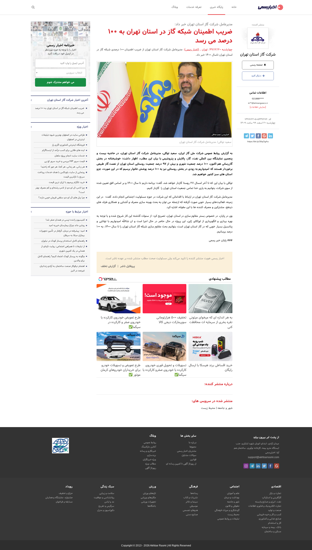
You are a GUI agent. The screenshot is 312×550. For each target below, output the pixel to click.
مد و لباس (109, 502)
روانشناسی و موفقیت (104, 497)
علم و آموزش (233, 493)
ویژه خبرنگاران (149, 459)
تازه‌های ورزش (149, 493)
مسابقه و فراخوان (64, 502)
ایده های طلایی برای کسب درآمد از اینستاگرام (63, 150)
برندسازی (151, 455)
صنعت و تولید (274, 510)
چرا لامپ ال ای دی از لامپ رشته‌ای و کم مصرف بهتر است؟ (60, 190)
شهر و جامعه (224, 408)
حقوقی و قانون (232, 506)
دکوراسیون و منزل (105, 510)
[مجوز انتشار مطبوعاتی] (60, 446)
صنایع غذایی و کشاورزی (270, 519)
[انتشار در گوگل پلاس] (264, 135)
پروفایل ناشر (127, 266)
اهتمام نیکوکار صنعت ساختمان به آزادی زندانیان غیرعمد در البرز (62, 268)
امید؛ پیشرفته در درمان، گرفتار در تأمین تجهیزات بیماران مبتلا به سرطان (62, 233)
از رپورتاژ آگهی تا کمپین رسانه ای (181, 464)
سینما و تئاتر (192, 502)
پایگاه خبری (216, 7)
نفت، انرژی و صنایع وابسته (268, 502)
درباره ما (192, 443)
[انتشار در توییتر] (252, 135)
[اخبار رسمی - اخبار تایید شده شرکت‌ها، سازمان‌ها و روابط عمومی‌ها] (270, 7)
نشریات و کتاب (190, 497)
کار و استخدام (274, 523)
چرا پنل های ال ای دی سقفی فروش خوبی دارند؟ (61, 198)
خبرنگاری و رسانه (148, 451)
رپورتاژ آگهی (150, 468)
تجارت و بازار (275, 493)
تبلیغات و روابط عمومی (228, 519)
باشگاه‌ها (152, 506)
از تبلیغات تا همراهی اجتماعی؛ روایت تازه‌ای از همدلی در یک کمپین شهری (63, 249)
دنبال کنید (256, 76)
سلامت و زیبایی (106, 493)
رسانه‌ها (194, 493)
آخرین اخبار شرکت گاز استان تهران (67, 100)
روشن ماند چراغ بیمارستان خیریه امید (67, 225)
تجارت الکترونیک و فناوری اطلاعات (264, 506)
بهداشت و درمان (231, 497)
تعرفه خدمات (193, 7)
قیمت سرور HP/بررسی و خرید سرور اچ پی (64, 161)
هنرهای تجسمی (190, 510)
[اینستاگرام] (246, 465)
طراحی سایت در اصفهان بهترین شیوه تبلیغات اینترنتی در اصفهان (63, 137)
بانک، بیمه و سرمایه (271, 527)
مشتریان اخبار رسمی (186, 451)
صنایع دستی (192, 514)
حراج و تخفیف (66, 493)
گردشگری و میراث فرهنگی (227, 510)
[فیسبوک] (270, 465)
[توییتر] (264, 465)
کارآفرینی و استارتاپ (271, 497)
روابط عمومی (150, 443)
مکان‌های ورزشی (148, 497)
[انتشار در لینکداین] (270, 135)
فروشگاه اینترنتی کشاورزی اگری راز (68, 145)
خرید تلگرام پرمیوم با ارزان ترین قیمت (67, 182)
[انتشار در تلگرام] (246, 135)
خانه (234, 7)
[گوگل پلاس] (276, 465)
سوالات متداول (189, 455)
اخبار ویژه (82, 127)
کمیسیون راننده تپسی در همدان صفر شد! (65, 220)
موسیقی (194, 506)
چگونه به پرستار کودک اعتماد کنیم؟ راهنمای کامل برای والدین (61, 259)
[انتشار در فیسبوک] (258, 135)
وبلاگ (174, 7)
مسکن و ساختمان (272, 531)
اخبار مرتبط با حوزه (77, 212)
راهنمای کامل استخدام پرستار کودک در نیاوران (63, 241)
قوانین (193, 459)
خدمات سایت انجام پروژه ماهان (70, 156)
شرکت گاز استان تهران (258, 54)
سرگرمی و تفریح (106, 506)
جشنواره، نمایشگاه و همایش (59, 497)
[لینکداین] (258, 465)
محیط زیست (208, 408)
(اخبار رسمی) (191, 49)
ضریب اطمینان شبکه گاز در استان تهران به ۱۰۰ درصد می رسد (59, 110)
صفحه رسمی (256, 65)
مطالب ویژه (150, 464)
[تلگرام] (252, 465)
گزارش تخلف (109, 266)
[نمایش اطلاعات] (258, 107)
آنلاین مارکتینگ (148, 447)
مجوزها (193, 447)
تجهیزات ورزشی (148, 502)
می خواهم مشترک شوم (60, 82)
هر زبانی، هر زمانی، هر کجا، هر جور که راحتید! (63, 167)
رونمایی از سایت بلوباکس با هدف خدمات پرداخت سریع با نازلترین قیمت (61, 174)
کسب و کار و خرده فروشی (269, 514)
